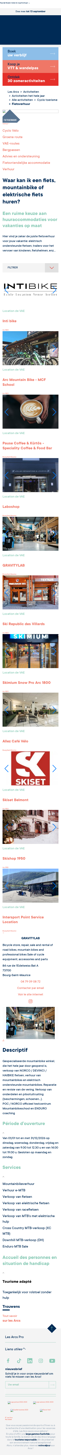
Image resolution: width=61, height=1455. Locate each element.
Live (1, 42)
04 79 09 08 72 (30, 982)
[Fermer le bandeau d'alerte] (1, 7)
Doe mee (30, 11)
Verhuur (5, 124)
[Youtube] (52, 1361)
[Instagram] (30, 1003)
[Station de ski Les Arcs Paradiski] (30, 29)
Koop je (23, 66)
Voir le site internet (30, 994)
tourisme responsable (26, 1440)
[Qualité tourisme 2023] (19, 1410)
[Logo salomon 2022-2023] (43, 1402)
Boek (17, 54)
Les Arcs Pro (14, 1337)
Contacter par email (30, 988)
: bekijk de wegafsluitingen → (15, 3)
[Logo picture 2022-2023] (17, 1402)
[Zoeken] (1, 40)
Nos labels (8, 1419)
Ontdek (26, 79)
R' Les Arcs (9, 1418)
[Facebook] (8, 1361)
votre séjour (44, 1445)
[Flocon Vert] (45, 1410)
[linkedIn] (30, 1361)
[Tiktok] (19, 1361)
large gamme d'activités (38, 1434)
